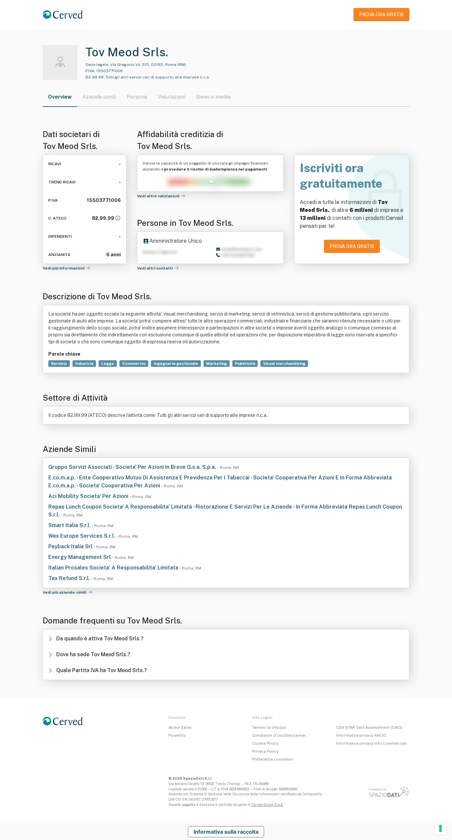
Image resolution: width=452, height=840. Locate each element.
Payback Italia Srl (71, 546)
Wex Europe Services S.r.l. (82, 536)
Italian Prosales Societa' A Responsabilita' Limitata (114, 568)
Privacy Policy (265, 751)
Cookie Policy (265, 743)
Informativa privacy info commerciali (371, 743)
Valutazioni (171, 97)
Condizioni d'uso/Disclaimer (279, 735)
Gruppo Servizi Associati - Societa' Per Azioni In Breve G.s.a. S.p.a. (132, 467)
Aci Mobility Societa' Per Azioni (89, 496)
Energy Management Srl (80, 557)
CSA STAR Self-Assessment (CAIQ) (369, 727)
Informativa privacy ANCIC (361, 735)
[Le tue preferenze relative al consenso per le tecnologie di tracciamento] (440, 828)
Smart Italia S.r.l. (70, 525)
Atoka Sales (180, 727)
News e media (213, 97)
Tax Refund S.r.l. (69, 578)
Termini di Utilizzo (269, 727)
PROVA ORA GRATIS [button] (381, 14)
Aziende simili (99, 97)
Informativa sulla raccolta (226, 831)
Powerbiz (177, 735)
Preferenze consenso (272, 759)
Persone (137, 97)
